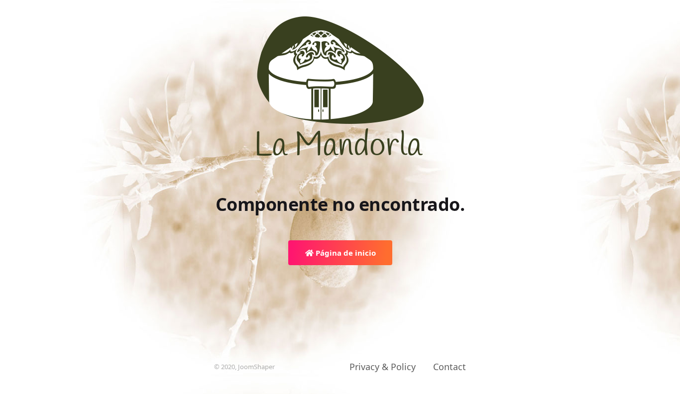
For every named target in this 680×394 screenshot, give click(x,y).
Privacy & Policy (382, 367)
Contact (449, 367)
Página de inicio (345, 253)
